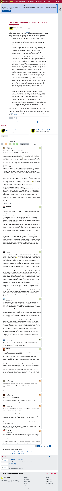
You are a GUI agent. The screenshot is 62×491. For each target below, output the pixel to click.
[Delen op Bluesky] (14, 118)
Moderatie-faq (11, 141)
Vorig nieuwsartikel (15, 121)
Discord (50, 487)
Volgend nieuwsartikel (43, 121)
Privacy (25, 487)
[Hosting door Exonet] (51, 473)
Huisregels (26, 483)
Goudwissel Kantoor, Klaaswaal (16, 468)
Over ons (30, 481)
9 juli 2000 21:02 (9, 406)
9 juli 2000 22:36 (9, 252)
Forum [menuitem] (45, 1)
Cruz (7, 405)
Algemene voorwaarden (29, 485)
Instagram (50, 483)
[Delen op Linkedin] (12, 118)
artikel (27, 32)
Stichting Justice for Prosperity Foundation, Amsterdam (21, 461)
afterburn (8, 339)
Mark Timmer (19, 27)
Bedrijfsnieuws (4, 136)
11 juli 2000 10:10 (9, 350)
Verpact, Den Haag (13, 464)
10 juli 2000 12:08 (9, 381)
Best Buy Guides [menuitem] (23, 1)
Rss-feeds (50, 485)
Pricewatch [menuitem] (31, 1)
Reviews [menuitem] (16, 1)
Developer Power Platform (15, 467)
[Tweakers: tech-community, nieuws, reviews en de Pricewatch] (4, 1)
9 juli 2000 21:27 (9, 148)
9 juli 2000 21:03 (9, 432)
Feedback (15, 29)
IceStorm (8, 147)
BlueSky (50, 479)
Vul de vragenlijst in (6, 10)
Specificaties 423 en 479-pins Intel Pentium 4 (22, 451)
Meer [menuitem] (49, 1)
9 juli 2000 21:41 (9, 207)
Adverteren (26, 479)
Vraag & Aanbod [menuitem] (39, 1)
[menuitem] (55, 1)
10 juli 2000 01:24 (9, 300)
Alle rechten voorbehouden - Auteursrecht (10, 481)
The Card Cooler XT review (18, 453)
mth (7, 298)
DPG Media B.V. (16, 480)
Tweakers (3, 480)
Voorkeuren (31, 488)
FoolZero (8, 348)
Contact (25, 481)
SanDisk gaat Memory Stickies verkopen (46, 129)
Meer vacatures (52, 456)
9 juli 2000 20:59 (9, 395)
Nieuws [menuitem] (11, 1)
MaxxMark (8, 251)
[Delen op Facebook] (10, 118)
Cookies (25, 488)
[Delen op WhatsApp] (16, 118)
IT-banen (3, 456)
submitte (15, 114)
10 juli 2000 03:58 (9, 340)
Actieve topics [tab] (60, 10)
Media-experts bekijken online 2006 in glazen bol (17, 130)
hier (12, 113)
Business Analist (12, 463)
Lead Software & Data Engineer (16, 459)
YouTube (50, 481)
